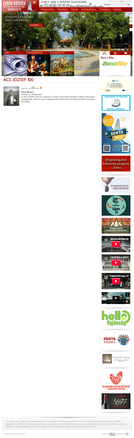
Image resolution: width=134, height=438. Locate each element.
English (128, 1)
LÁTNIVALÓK (62, 9)
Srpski (116, 1)
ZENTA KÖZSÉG (47, 9)
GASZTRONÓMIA (88, 9)
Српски (110, 1)
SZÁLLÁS (74, 9)
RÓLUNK (117, 9)
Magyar (121, 1)
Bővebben (34, 25)
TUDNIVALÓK (104, 9)
